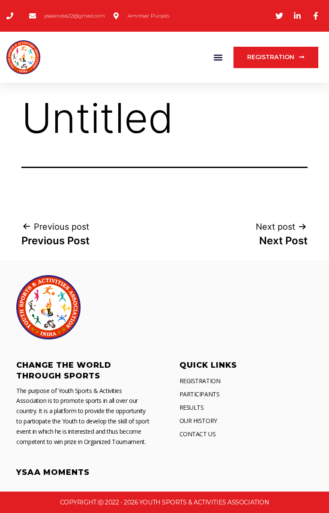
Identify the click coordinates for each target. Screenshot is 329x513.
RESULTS (191, 407)
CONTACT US (197, 434)
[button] (218, 57)
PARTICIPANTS (199, 394)
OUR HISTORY (198, 421)
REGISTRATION (200, 381)
